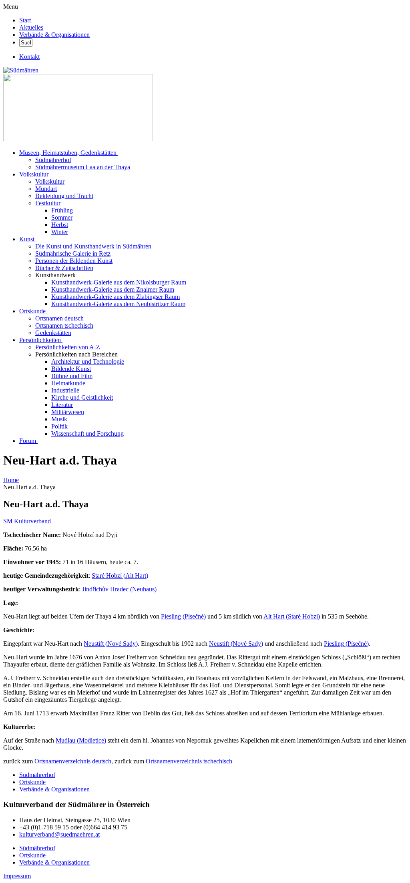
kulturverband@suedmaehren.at (59, 834)
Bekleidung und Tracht (64, 195)
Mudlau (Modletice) (81, 740)
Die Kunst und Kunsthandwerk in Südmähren (93, 246)
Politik (59, 426)
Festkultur (47, 203)
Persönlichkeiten (40, 339)
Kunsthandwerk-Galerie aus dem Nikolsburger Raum (118, 282)
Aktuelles (31, 27)
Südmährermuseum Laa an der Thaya (82, 167)
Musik (59, 419)
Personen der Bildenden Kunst (74, 260)
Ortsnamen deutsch (59, 318)
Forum (27, 440)
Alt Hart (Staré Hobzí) (291, 616)
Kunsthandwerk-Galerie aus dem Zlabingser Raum (115, 296)
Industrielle (65, 390)
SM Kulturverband (27, 521)
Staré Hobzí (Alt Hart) (120, 575)
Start (25, 20)
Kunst (26, 239)
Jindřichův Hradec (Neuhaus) (119, 589)
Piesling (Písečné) (183, 616)
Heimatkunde (68, 383)
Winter (59, 231)
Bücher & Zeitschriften (64, 267)
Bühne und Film (71, 375)
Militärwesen (67, 411)
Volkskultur (33, 174)
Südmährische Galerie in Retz (73, 253)
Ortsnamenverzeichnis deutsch (72, 761)
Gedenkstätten (53, 332)
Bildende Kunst (71, 368)
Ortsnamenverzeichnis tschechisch (189, 761)
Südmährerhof (53, 159)
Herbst (59, 224)
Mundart (46, 188)
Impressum (17, 876)
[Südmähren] (20, 70)
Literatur (62, 404)
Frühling (62, 210)
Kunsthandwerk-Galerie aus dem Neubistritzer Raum (118, 303)
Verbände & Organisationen (54, 34)
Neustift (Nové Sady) (111, 643)
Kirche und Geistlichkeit (82, 397)
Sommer (61, 217)
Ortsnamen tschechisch (64, 325)
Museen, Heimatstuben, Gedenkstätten (68, 152)
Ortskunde (32, 311)
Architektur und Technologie (87, 361)
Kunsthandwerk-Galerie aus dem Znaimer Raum (112, 289)
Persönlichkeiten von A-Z (67, 347)
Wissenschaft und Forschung (87, 433)
